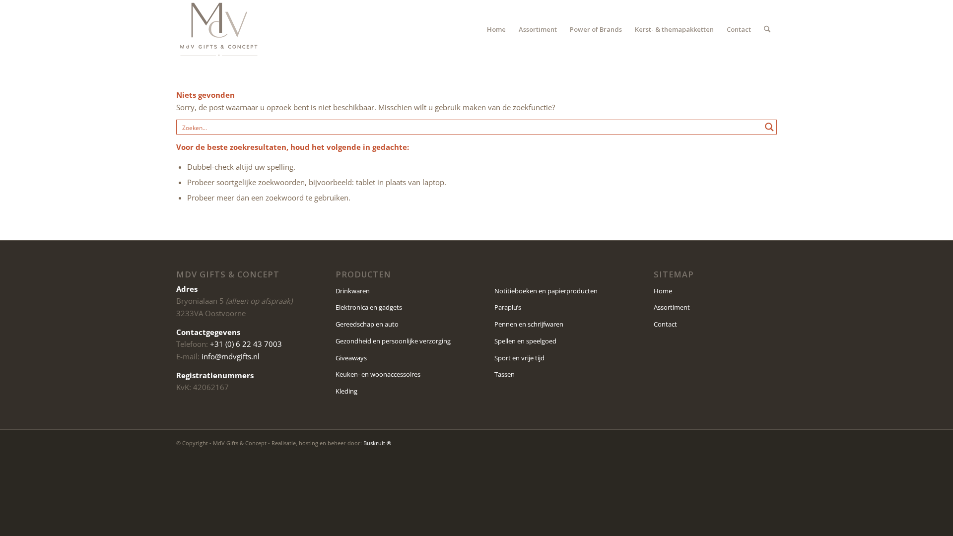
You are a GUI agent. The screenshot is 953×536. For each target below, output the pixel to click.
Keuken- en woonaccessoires (378, 374)
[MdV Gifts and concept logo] (219, 29)
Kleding (346, 391)
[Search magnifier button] (769, 127)
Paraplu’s (507, 307)
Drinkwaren (353, 290)
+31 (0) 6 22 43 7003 (246, 344)
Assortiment (672, 307)
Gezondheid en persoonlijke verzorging (393, 340)
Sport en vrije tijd (519, 357)
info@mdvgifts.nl (231, 356)
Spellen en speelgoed (525, 340)
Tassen (504, 374)
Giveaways (351, 357)
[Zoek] (767, 29)
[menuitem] (496, 29)
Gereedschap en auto (367, 324)
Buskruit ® (377, 443)
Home (663, 290)
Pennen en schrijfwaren (528, 324)
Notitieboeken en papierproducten (546, 290)
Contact (665, 324)
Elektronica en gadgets (369, 307)
